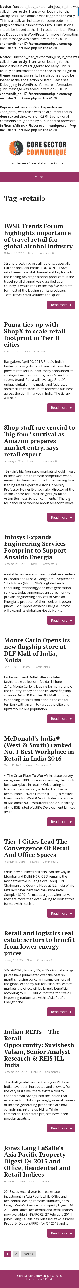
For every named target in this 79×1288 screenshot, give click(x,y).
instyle (27, 667)
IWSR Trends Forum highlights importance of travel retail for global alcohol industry (38, 236)
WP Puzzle (46, 1279)
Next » (28, 1254)
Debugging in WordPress (25, 34)
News (31, 253)
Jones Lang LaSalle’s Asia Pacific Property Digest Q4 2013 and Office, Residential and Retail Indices (37, 1161)
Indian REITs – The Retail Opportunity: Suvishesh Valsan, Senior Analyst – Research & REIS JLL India (39, 1048)
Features (32, 461)
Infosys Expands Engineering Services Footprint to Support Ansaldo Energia (35, 547)
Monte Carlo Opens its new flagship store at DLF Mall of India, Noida (37, 650)
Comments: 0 (46, 253)
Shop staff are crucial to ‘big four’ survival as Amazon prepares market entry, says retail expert (39, 440)
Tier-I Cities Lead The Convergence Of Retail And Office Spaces (37, 848)
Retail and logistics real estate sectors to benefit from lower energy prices (39, 943)
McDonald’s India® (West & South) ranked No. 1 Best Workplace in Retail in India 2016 (39, 748)
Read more (59, 305)
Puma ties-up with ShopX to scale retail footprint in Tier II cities (34, 334)
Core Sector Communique (34, 1276)
